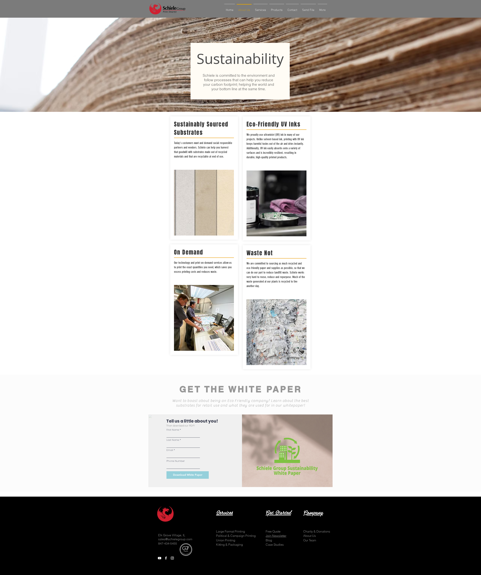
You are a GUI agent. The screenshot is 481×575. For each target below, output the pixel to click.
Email (169, 450)
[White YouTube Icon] (159, 558)
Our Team (309, 540)
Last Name (172, 440)
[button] (273, 531)
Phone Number (175, 461)
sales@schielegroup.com (175, 539)
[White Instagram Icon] (172, 558)
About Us (309, 536)
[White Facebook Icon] (166, 558)
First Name (172, 430)
